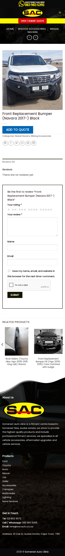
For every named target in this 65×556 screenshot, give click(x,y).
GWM (5, 481)
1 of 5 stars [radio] (8, 210)
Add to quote (17, 130)
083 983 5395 (29, 522)
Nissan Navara (22, 136)
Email (10, 256)
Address (7, 533)
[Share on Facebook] (11, 143)
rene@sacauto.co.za (21, 526)
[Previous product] (35, 37)
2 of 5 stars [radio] (14, 210)
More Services (10, 501)
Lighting (6, 497)
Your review (14, 214)
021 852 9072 (14, 518)
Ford (4, 461)
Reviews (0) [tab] (8, 161)
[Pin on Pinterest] (28, 143)
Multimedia (8, 493)
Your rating (14, 204)
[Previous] (2, 351)
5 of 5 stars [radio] (45, 210)
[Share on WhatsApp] (5, 143)
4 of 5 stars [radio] (32, 210)
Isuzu (5, 469)
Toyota (6, 465)
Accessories (9, 485)
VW (4, 477)
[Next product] (29, 37)
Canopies (7, 489)
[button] (59, 12)
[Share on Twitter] (16, 143)
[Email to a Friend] (22, 143)
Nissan (6, 473)
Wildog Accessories (32, 29)
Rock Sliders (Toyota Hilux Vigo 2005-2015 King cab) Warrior (17, 361)
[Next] (62, 351)
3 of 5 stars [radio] (22, 210)
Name (10, 241)
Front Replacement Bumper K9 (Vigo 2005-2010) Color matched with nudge (48, 363)
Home (10, 29)
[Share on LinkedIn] (33, 143)
